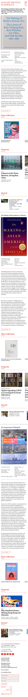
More (3, 117)
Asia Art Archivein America (11, 3)
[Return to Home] (7, 691)
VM (10, 654)
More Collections (7, 115)
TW (8, 654)
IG (5, 654)
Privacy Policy (5, 670)
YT (13, 654)
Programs (5, 149)
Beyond (4, 193)
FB (2, 654)
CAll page (5, 111)
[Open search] (26, 5)
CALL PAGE (5, 329)
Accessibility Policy (6, 672)
